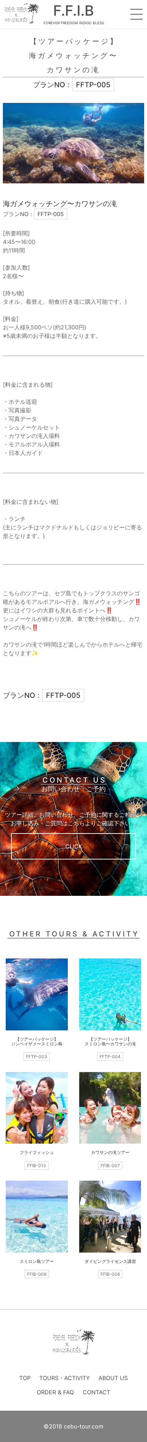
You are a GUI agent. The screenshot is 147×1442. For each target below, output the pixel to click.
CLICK (73, 846)
